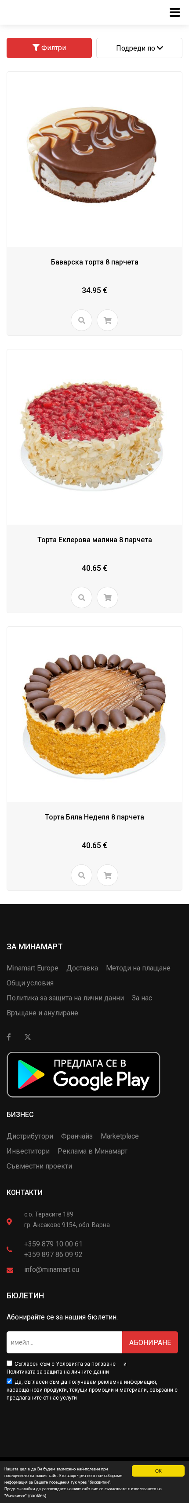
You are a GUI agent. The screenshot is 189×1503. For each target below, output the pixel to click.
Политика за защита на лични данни (65, 998)
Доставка (82, 968)
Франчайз (77, 1136)
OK (158, 1470)
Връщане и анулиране (42, 1013)
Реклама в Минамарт (92, 1151)
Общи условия (30, 983)
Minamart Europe (32, 968)
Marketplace (120, 1136)
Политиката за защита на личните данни (58, 1372)
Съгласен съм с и (67, 1368)
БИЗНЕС (20, 1114)
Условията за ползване (86, 1364)
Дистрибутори (30, 1136)
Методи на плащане (138, 968)
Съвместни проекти (39, 1166)
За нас (142, 998)
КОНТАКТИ (25, 1192)
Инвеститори (28, 1151)
